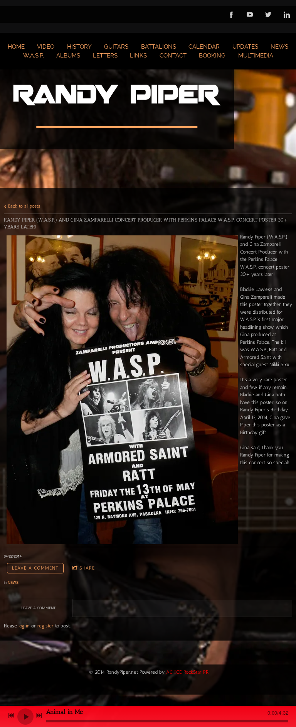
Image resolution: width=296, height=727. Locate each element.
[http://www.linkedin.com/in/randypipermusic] (287, 15)
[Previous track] (11, 715)
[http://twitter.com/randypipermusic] (268, 15)
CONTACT (173, 55)
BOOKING (212, 55)
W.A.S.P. (33, 55)
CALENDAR (204, 46)
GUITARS (116, 46)
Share (87, 568)
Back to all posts (23, 206)
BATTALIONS (158, 46)
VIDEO (45, 46)
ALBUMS (68, 55)
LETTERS (105, 55)
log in (24, 626)
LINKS (138, 55)
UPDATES (245, 46)
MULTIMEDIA (255, 55)
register (45, 626)
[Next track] (38, 715)
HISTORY (79, 46)
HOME (16, 46)
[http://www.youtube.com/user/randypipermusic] (250, 15)
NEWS (279, 46)
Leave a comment (35, 568)
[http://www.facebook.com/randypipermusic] (231, 15)
